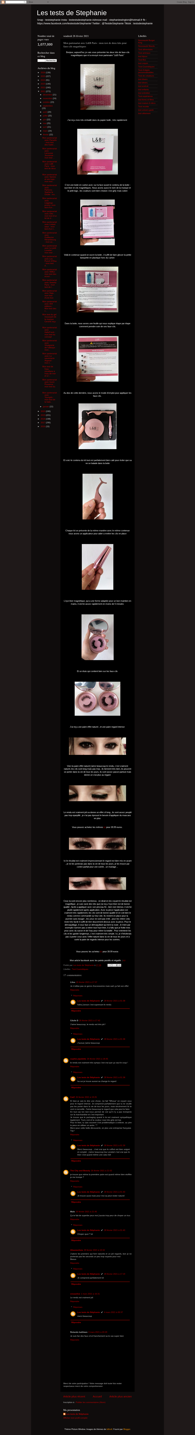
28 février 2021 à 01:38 (114, 1001)
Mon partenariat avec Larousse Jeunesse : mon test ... (49, 153)
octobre (46, 102)
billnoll (109, 1429)
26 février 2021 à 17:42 (89, 1020)
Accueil (97, 1396)
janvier (46, 407)
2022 (43, 87)
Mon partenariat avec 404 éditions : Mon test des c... (49, 306)
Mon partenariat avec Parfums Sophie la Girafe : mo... (49, 190)
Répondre (74, 990)
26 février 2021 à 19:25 (86, 1097)
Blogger (126, 1429)
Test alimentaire (145, 49)
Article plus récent (74, 1396)
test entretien (144, 93)
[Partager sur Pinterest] (119, 965)
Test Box (142, 60)
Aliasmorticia (76, 1250)
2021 (43, 91)
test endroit (143, 86)
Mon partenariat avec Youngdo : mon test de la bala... (49, 397)
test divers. (143, 83)
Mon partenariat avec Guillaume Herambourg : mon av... (49, 237)
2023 (43, 84)
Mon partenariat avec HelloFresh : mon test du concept (49, 332)
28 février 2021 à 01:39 (114, 1145)
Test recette (143, 106)
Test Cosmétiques (80, 969)
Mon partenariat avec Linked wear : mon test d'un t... (49, 225)
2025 (43, 76)
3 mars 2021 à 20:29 (97, 1332)
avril (45, 127)
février (46, 135)
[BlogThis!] (111, 965)
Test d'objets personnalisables (145, 71)
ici (105, 827)
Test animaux (144, 53)
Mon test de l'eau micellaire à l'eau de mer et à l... (49, 371)
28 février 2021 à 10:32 (94, 1250)
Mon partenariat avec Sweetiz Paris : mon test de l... (49, 283)
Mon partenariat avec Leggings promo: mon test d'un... (49, 203)
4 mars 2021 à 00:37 (113, 1312)
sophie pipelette (78, 1059)
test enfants (143, 89)
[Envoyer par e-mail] (108, 965)
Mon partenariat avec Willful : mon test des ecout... (49, 273)
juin (45, 119)
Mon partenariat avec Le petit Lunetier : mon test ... (49, 249)
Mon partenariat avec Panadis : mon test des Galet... (49, 141)
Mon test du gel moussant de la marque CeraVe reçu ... (49, 319)
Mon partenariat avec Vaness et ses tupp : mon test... (49, 178)
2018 (43, 419)
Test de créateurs (146, 76)
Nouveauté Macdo (146, 46)
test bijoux (142, 56)
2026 (43, 72)
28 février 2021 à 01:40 (114, 1192)
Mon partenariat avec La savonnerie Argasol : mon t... (49, 358)
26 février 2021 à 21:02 (101, 1171)
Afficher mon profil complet (75, 1418)
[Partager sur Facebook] (117, 965)
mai (45, 123)
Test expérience (145, 96)
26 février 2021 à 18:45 (97, 1059)
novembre (48, 98)
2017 (43, 423)
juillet (45, 116)
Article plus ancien (120, 1396)
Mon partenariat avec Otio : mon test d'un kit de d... (49, 214)
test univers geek (146, 110)
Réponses (77, 996)
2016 (43, 426)
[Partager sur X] (114, 965)
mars (45, 131)
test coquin (143, 63)
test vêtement (144, 113)
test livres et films (146, 100)
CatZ (72, 1097)
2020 (43, 411)
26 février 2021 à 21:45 (86, 1212)
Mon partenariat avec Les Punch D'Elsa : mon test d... (49, 261)
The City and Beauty (80, 1171)
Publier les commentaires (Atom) (90, 1402)
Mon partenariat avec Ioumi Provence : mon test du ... (49, 384)
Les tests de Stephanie (72, 13)
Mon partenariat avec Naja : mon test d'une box (49, 294)
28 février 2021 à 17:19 (114, 1274)
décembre (48, 95)
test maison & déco (146, 103)
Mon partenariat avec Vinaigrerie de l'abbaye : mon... (49, 345)
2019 (43, 415)
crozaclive (75, 1294)
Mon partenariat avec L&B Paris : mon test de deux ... (49, 166)
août (45, 112)
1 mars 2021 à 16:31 (90, 1294)
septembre (48, 106)
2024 (43, 80)
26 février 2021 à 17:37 (86, 982)
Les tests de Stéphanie (88, 1001)
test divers (142, 79)
